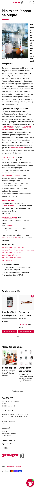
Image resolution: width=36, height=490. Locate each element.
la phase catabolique (17, 148)
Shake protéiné (8, 206)
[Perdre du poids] (9, 357)
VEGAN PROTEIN (8, 200)
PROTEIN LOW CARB (9, 218)
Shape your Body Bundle (11, 238)
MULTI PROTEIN (8, 127)
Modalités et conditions (9, 433)
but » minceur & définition (11, 258)
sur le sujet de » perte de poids (13, 247)
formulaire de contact (8, 421)
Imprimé (4, 431)
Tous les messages (18, 391)
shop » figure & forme (9, 255)
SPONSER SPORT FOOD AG (15, 467)
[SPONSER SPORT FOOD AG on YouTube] (8, 448)
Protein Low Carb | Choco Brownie (25, 315)
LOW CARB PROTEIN (9, 157)
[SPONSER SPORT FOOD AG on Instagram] (5, 448)
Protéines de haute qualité (12, 175)
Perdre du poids (9, 367)
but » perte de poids (9, 260)
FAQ (3, 423)
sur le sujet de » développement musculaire (18, 250)
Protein (9, 226)
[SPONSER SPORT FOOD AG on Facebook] (3, 448)
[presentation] (17, 336)
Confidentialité (6, 436)
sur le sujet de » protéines (11, 252)
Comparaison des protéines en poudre (25, 370)
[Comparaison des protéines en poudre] (26, 357)
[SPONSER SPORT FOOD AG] (18, 2)
